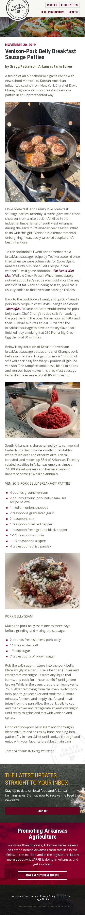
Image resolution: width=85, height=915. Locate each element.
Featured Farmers (52, 12)
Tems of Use (64, 896)
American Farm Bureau (25, 896)
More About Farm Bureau (42, 875)
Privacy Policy (47, 896)
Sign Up (42, 811)
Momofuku (13, 309)
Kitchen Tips (69, 5)
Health (73, 12)
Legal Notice (42, 899)
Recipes (52, 5)
